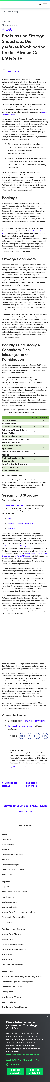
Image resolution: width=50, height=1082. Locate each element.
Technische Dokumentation (20, 726)
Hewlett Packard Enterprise (20, 523)
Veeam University (10, 907)
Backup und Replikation (12, 964)
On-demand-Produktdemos (14, 1007)
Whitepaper (7, 991)
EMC (10, 518)
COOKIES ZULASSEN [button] (15, 1071)
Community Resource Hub (14, 917)
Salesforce (7, 954)
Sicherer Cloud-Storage (13, 944)
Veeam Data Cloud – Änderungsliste (18, 912)
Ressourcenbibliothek (12, 986)
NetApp (11, 528)
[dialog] (25, 1048)
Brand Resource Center (13, 869)
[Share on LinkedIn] (45, 736)
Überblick (6, 839)
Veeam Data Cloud (10, 939)
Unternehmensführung (12, 854)
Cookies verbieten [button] (34, 1071)
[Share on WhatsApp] (37, 736)
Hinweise (34, 1055)
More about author (20, 766)
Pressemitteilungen (10, 864)
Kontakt (5, 859)
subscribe (23, 811)
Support (5, 886)
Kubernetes (7, 959)
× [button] (47, 1016)
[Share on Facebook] (22, 736)
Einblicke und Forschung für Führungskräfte (22, 976)
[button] (25, 1059)
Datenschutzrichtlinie (17, 1055)
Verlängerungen (9, 902)
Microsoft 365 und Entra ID (14, 949)
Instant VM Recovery (23, 556)
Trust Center (7, 875)
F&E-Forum (7, 922)
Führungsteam (8, 844)
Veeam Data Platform (12, 934)
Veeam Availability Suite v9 (15, 505)
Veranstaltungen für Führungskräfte (18, 981)
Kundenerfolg (8, 897)
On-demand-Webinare (12, 997)
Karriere (5, 849)
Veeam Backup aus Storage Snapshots (20, 545)
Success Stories (9, 1002)
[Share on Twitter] (29, 736)
